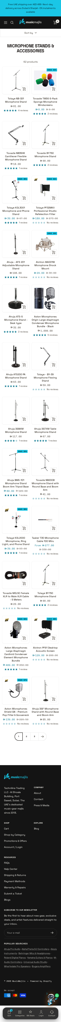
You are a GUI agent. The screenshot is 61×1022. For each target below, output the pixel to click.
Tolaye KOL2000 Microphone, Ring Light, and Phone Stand (15, 541)
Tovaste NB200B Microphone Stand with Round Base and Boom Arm (45, 485)
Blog (36, 828)
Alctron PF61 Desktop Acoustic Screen (45, 649)
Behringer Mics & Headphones (34, 953)
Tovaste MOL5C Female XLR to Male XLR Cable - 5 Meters (16, 596)
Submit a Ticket (13, 893)
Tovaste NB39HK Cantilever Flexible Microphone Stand (16, 156)
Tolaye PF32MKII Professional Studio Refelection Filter (45, 211)
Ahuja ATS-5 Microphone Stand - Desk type (15, 320)
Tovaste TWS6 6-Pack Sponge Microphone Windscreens (45, 102)
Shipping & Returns (15, 875)
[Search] (12, 22)
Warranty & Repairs (15, 887)
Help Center (10, 868)
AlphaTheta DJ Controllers (35, 949)
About (37, 793)
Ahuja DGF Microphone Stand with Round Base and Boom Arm (45, 712)
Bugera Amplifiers (41, 966)
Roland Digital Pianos (15, 957)
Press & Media (41, 805)
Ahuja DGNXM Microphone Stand (16, 430)
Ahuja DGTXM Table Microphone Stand (45, 430)
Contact (38, 799)
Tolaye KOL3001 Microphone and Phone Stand (15, 211)
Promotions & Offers (15, 840)
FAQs (6, 862)
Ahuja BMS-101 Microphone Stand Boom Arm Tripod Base (16, 483)
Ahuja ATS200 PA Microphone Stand (16, 376)
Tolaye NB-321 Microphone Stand (16, 100)
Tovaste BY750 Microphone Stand (45, 155)
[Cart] (55, 22)
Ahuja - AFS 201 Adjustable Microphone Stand (15, 265)
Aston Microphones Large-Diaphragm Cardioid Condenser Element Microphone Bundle (16, 654)
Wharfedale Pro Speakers (17, 966)
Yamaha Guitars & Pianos (40, 957)
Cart (6, 828)
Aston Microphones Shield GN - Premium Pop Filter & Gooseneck (16, 712)
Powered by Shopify (41, 981)
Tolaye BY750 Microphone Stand (45, 595)
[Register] (52, 933)
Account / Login (13, 847)
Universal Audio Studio (35, 962)
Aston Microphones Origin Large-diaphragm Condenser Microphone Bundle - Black (45, 321)
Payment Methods (14, 881)
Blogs (7, 899)
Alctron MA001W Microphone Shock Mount (45, 265)
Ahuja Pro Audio (12, 949)
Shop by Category (14, 834)
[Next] (42, 736)
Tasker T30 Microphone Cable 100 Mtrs (45, 539)
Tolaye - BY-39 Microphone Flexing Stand (45, 377)
